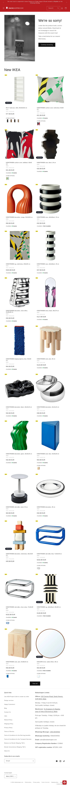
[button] (3, 8)
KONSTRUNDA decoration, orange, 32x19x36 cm (19, 217)
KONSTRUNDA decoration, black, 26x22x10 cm (19, 407)
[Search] (58, 8)
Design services (9, 700)
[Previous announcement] (3, 2)
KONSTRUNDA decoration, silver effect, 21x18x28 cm (17, 311)
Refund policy (28, 782)
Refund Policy (8, 719)
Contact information (61, 784)
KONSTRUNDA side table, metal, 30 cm (17, 507)
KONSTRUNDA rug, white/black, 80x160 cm (49, 607)
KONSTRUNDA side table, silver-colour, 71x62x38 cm (19, 607)
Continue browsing (47, 44)
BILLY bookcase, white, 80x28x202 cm (16, 107)
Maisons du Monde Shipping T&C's (14, 743)
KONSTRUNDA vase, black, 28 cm (46, 162)
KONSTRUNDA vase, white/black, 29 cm (48, 264)
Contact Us (7, 712)
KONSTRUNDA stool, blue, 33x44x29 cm (48, 453)
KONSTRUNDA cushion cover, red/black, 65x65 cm (19, 163)
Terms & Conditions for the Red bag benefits (17, 735)
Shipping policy (54, 782)
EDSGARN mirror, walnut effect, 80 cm (47, 661)
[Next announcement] (67, 2)
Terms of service (45, 782)
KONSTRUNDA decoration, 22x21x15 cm (48, 407)
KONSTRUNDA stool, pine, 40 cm (46, 359)
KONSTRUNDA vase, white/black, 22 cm (48, 217)
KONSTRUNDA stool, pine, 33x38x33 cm (17, 661)
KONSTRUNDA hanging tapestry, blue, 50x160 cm (18, 359)
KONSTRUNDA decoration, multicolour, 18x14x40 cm (19, 554)
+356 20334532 (55, 732)
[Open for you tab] (64, 782)
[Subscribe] (33, 761)
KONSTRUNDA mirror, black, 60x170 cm (48, 310)
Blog (5, 708)
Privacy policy (36, 782)
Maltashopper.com (19, 782)
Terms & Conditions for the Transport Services (17, 739)
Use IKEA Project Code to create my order (16, 696)
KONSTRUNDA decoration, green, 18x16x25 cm (19, 453)
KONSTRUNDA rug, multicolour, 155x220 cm (18, 264)
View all (35, 683)
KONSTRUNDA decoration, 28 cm (46, 507)
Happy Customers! (9, 704)
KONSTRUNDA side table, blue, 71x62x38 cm (49, 553)
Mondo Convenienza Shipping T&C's (15, 747)
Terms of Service (9, 731)
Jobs (5, 716)
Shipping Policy (8, 723)
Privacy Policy (8, 727)
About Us (7, 751)
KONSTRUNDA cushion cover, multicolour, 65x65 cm (50, 108)
